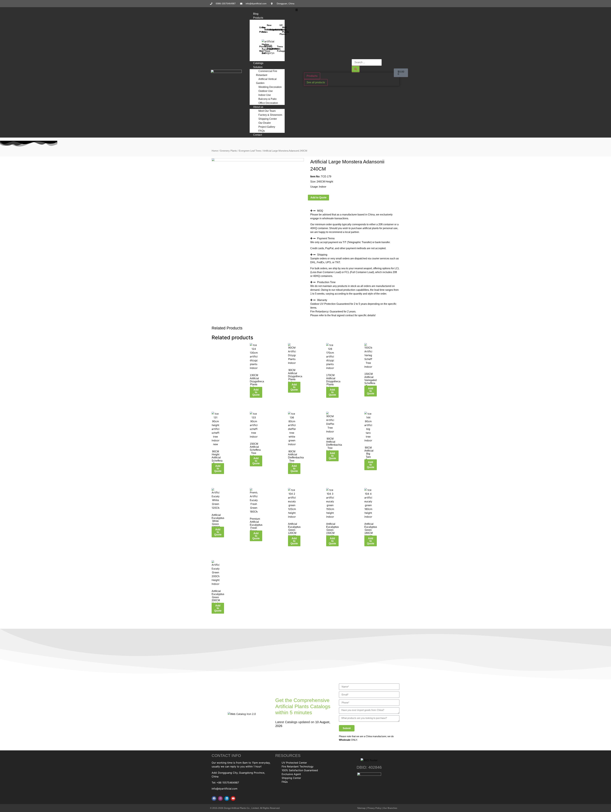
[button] (296, 10)
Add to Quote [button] (256, 392)
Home (215, 151)
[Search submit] (356, 69)
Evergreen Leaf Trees (250, 151)
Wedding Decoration (270, 87)
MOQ (320, 210)
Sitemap (361, 808)
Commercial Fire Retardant (266, 73)
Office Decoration (268, 103)
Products (258, 17)
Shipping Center (267, 119)
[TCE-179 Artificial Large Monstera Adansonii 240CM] (258, 160)
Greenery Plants (228, 151)
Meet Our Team (267, 111)
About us (258, 107)
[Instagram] (220, 798)
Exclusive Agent (291, 774)
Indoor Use (264, 95)
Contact (257, 134)
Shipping (322, 254)
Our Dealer (264, 122)
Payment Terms (326, 238)
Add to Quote (318, 197)
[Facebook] (214, 798)
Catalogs (258, 63)
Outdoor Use (265, 91)
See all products (316, 82)
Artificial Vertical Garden (266, 81)
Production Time (326, 282)
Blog (255, 13)
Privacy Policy (374, 808)
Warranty (322, 300)
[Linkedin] (226, 798)
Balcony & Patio (267, 99)
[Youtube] (233, 798)
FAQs (261, 130)
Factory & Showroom (270, 115)
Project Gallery (266, 126)
